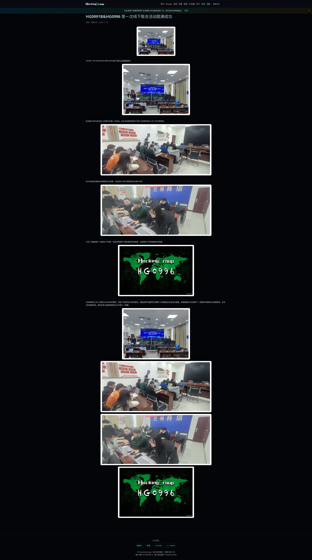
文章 (180, 4)
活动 (175, 4)
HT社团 (192, 4)
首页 (162, 4)
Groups (169, 4)
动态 (185, 4)
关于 (198, 4)
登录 (203, 4)
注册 (208, 4)
